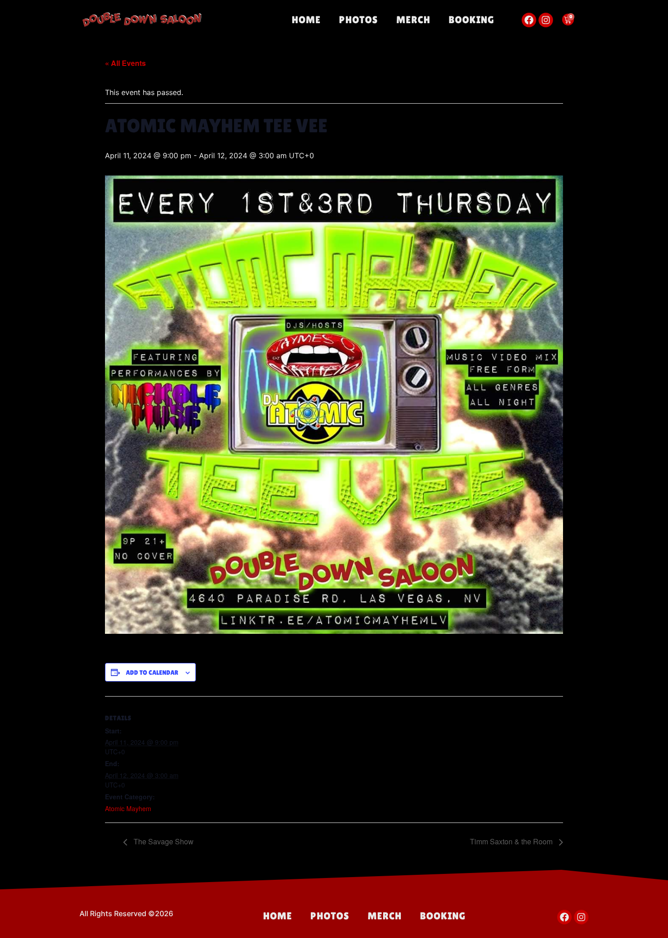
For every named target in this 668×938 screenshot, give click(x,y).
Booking (471, 19)
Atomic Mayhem (128, 808)
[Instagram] (545, 20)
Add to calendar (152, 672)
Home (306, 19)
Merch (413, 19)
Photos (358, 19)
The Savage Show (163, 841)
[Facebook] (529, 20)
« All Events (125, 63)
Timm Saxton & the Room (512, 841)
